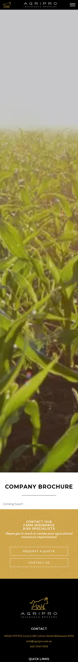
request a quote (39, 551)
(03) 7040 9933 (39, 646)
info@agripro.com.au (39, 641)
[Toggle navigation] (72, 4)
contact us (39, 562)
